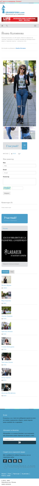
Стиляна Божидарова (8, 347)
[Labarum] (20, 246)
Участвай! (10, 218)
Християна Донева (7, 362)
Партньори (16, 474)
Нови (12, 271)
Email (5, 170)
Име (4, 163)
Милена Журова (6, 285)
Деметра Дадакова (7, 316)
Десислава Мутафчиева (9, 393)
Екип (9, 474)
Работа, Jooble (6, 475)
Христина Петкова (7, 331)
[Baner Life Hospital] (20, 19)
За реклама (25, 474)
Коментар (6, 177)
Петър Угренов (6, 377)
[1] (11, 132)
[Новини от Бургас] (20, 9)
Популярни (5, 271)
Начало (4, 474)
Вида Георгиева (6, 301)
